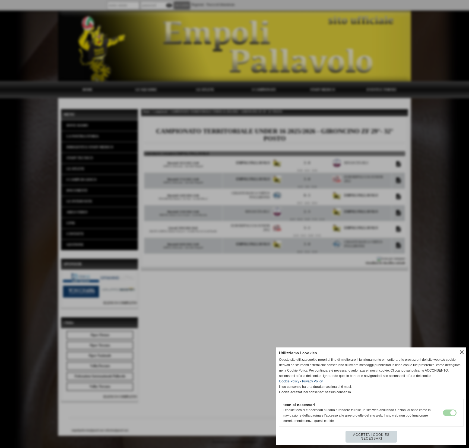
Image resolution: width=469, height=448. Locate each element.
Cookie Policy (289, 381)
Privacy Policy (312, 381)
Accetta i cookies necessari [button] (371, 436)
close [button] (461, 352)
